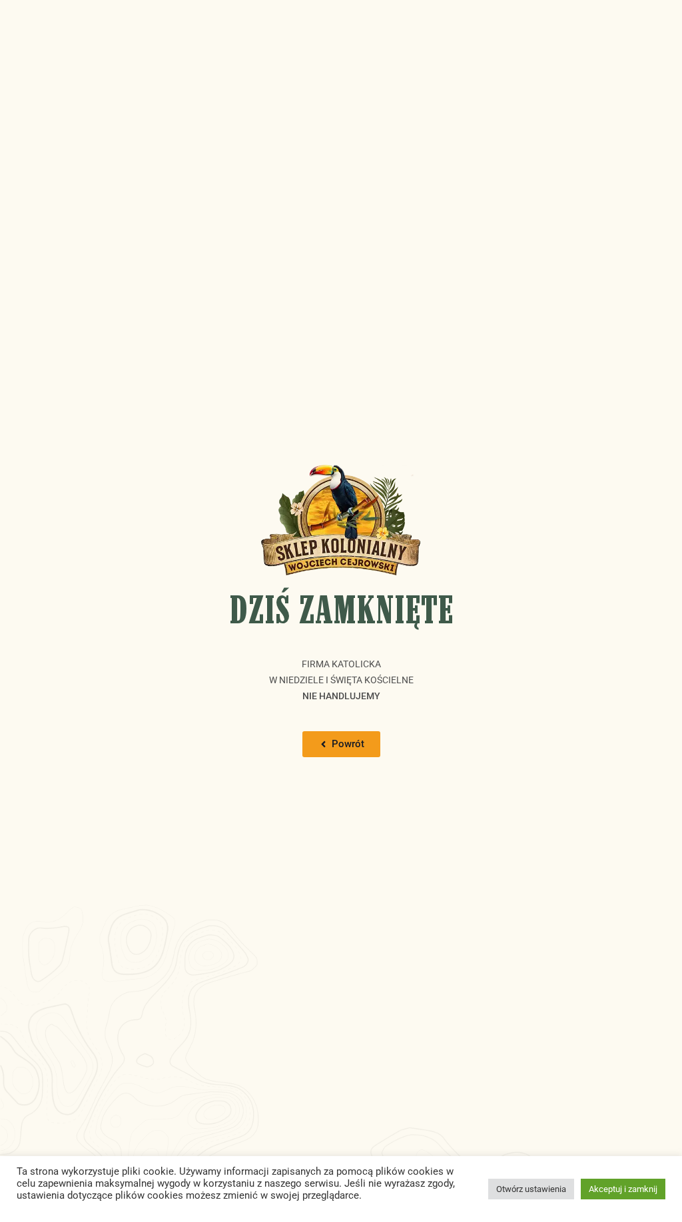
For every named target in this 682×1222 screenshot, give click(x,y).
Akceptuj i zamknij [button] (623, 1189)
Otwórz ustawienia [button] (531, 1189)
